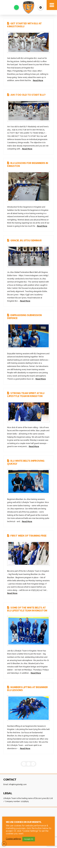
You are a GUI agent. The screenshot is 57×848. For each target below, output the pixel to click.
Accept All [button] (28, 839)
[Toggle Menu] (52, 5)
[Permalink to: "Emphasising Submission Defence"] (28, 335)
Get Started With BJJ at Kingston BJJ (24, 24)
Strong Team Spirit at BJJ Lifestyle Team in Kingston (25, 394)
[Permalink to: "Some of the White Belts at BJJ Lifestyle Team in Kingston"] (28, 630)
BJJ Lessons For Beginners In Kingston (27, 164)
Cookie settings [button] (13, 838)
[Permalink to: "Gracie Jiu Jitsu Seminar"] (28, 256)
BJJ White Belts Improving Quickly (25, 462)
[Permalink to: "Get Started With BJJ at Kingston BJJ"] (28, 42)
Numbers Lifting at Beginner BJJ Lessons (27, 688)
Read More (38, 80)
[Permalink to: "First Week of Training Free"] (28, 553)
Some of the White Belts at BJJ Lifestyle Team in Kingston (27, 609)
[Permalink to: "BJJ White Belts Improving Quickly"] (28, 481)
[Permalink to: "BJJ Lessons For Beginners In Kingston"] (28, 186)
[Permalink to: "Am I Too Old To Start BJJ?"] (28, 110)
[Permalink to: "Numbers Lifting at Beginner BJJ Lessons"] (28, 708)
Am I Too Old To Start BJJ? (27, 95)
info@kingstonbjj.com (18, 784)
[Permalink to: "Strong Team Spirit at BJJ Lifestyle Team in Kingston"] (28, 411)
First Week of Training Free (28, 536)
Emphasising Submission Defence (24, 316)
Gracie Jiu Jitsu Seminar (26, 240)
